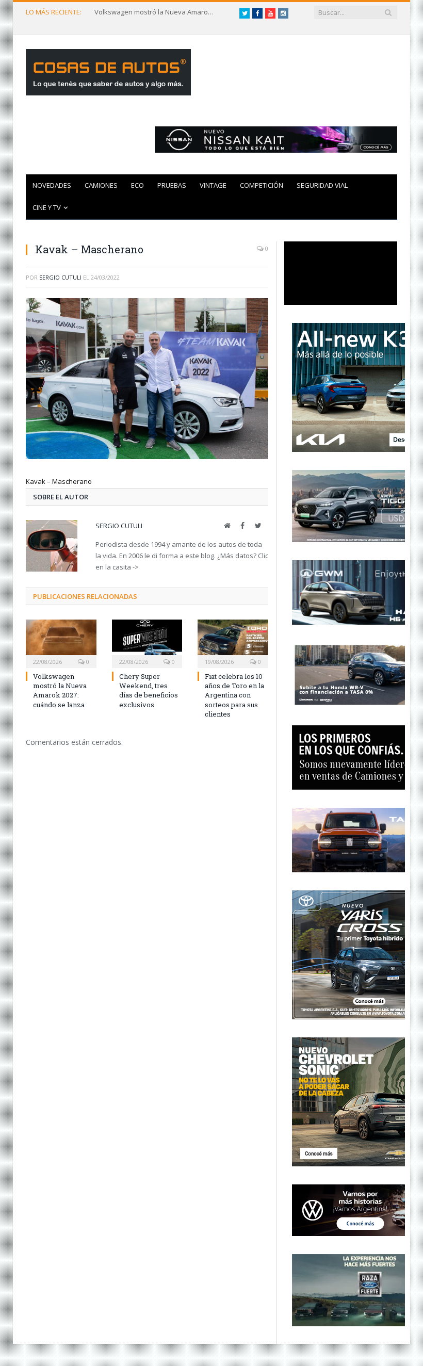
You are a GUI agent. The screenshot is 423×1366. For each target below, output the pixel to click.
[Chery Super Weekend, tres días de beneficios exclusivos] (147, 642)
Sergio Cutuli (60, 277)
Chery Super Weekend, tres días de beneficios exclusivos (148, 690)
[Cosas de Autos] (108, 70)
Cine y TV (46, 207)
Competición (261, 185)
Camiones (101, 185)
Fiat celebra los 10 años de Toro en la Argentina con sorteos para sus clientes (234, 695)
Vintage (213, 185)
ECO (137, 185)
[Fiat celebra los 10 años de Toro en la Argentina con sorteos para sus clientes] (233, 642)
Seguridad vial (322, 185)
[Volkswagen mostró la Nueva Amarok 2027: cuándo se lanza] (61, 642)
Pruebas (171, 185)
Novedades (51, 185)
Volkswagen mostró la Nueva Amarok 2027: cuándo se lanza (156, 12)
